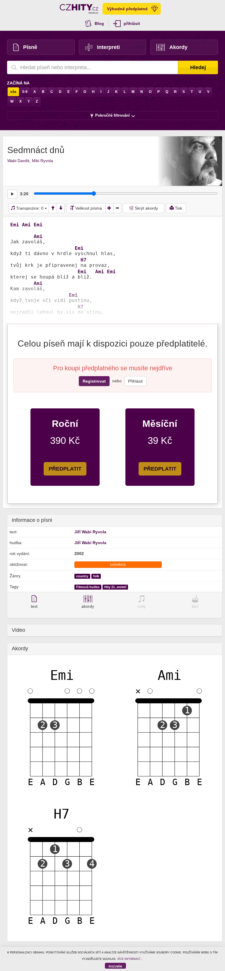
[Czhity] (79, 8)
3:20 (24, 193)
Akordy (178, 47)
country (82, 576)
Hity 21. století (115, 587)
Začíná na (18, 83)
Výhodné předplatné (127, 8)
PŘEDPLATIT (65, 469)
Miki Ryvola (42, 160)
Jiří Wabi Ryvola (90, 531)
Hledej (198, 67)
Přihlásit (135, 381)
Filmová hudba (87, 587)
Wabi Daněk (18, 160)
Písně (30, 47)
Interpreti (108, 47)
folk (96, 576)
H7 (83, 260)
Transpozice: (29, 208)
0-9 (25, 92)
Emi (14, 225)
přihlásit (132, 23)
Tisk (178, 208)
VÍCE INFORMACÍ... (130, 959)
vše (13, 92)
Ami (26, 225)
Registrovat (94, 381)
